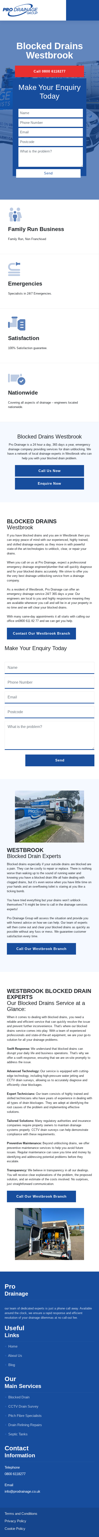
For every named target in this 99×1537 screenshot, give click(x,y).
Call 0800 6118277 (50, 71)
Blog (11, 1365)
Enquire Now (49, 483)
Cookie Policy (15, 1529)
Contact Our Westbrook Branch (41, 633)
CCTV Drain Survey (22, 1406)
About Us (14, 1355)
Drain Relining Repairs (24, 1425)
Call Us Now (49, 471)
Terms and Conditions (21, 1514)
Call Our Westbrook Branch (41, 949)
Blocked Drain (18, 1397)
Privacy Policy (15, 1521)
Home (12, 1346)
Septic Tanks (17, 1434)
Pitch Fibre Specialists (24, 1416)
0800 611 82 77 (28, 621)
